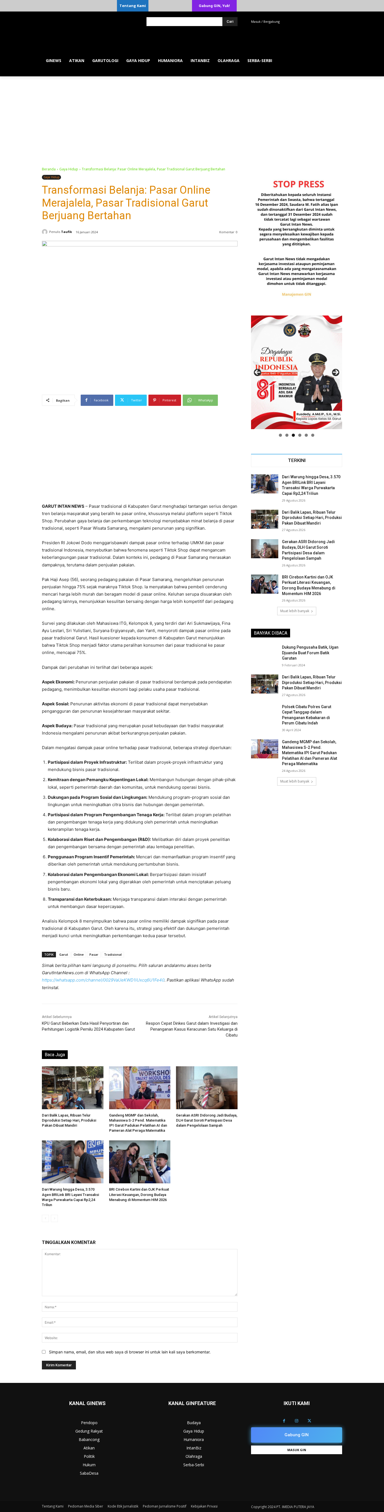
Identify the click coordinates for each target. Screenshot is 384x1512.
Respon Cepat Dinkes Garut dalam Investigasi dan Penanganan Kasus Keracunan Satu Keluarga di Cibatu (192, 1029)
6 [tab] (312, 435)
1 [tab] (280, 435)
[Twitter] (309, 1421)
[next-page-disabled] (54, 1218)
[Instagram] (297, 1421)
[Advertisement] (192, 118)
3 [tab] (293, 435)
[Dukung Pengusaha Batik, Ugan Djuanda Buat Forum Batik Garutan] (264, 654)
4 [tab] (299, 435)
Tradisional (113, 954)
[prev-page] (45, 1218)
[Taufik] (45, 232)
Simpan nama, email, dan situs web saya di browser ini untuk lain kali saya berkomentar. (130, 1351)
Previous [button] (257, 372)
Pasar (93, 954)
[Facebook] (284, 1421)
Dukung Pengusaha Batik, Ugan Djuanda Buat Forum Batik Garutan (310, 652)
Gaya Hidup (68, 169)
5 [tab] (306, 435)
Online (79, 954)
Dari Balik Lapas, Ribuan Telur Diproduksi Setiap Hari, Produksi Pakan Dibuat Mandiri (69, 1120)
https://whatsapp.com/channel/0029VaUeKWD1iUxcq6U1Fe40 (103, 980)
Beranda (49, 169)
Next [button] (335, 372)
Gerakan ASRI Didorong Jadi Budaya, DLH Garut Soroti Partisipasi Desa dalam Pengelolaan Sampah (206, 1120)
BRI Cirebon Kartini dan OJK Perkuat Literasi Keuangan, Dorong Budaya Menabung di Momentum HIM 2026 (139, 1194)
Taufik (66, 232)
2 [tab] (286, 435)
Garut (63, 954)
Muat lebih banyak (294, 611)
